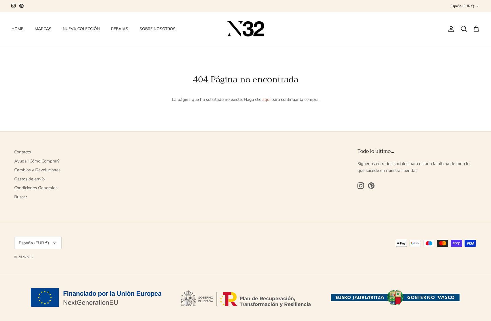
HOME (17, 29)
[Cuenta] (450, 29)
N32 (30, 257)
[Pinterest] (21, 6)
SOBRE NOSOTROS (158, 29)
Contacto (22, 152)
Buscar (20, 197)
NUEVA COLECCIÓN (81, 29)
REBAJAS (119, 29)
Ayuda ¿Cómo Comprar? (37, 161)
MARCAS (43, 29)
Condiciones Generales (35, 188)
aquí (266, 99)
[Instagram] (13, 6)
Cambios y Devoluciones (37, 170)
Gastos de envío (29, 179)
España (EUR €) (462, 6)
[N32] (246, 29)
